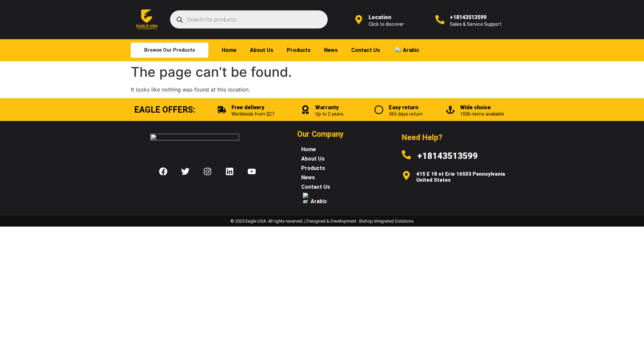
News (331, 50)
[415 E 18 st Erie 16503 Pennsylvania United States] (406, 175)
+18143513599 (468, 17)
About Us (261, 50)
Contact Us (365, 50)
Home (229, 50)
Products (299, 50)
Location (380, 17)
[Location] (358, 19)
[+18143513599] (439, 19)
